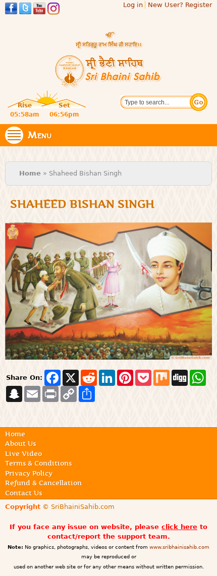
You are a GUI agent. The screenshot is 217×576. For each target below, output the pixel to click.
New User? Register (180, 5)
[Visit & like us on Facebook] (11, 10)
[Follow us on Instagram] (53, 10)
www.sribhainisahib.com (179, 547)
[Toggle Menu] (14, 135)
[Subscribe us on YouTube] (39, 10)
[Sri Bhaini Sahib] (108, 83)
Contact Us (23, 493)
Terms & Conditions (38, 463)
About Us (20, 443)
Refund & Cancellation (43, 483)
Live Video (23, 453)
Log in (133, 5)
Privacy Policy (28, 473)
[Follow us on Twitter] (25, 10)
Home (30, 173)
